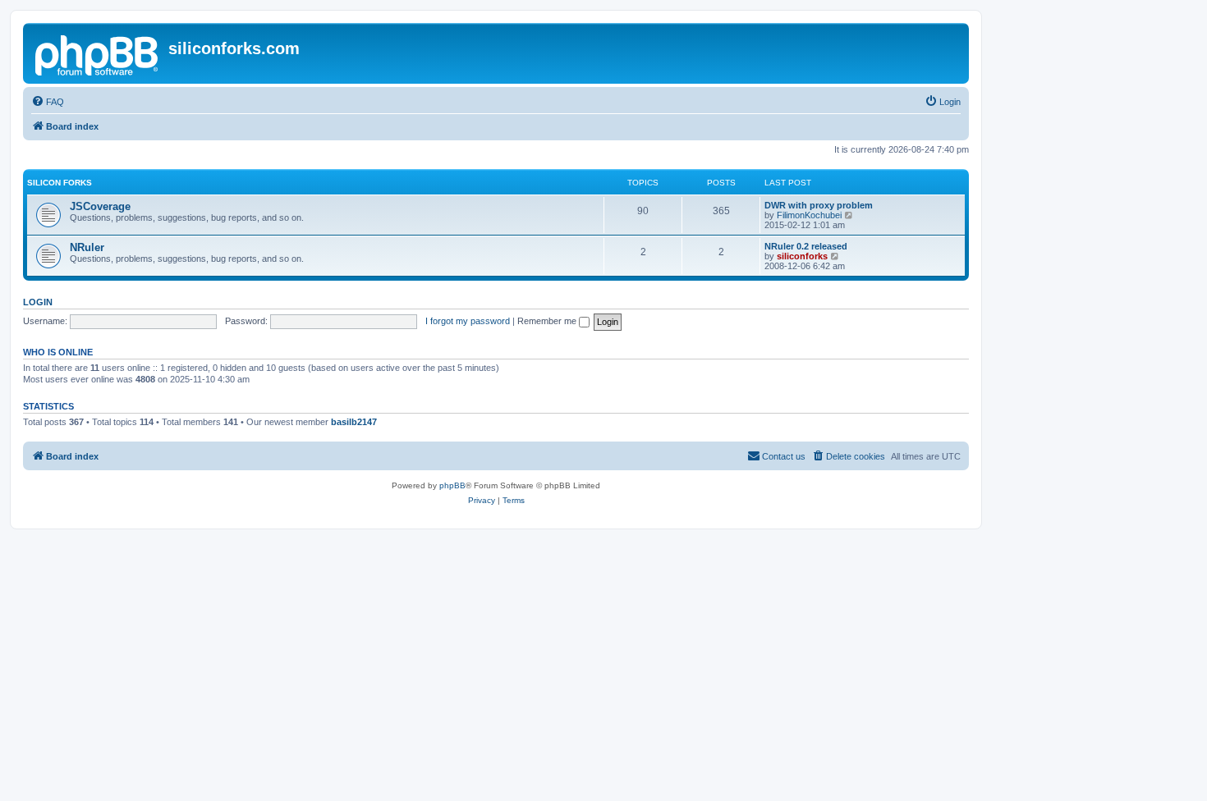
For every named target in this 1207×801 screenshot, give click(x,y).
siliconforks (802, 256)
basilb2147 (354, 422)
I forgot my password (467, 321)
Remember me (548, 321)
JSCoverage (100, 206)
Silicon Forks (59, 182)
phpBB (452, 485)
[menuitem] (47, 102)
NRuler (87, 247)
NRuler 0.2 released (805, 246)
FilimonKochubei (809, 215)
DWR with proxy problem (818, 205)
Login (38, 302)
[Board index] (97, 53)
